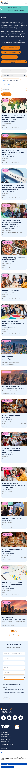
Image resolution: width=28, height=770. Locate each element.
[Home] (4, 2)
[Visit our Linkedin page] (3, 717)
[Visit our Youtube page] (15, 717)
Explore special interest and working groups (13, 61)
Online (10, 80)
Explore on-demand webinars (10, 52)
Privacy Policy (15, 693)
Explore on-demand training (10, 48)
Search (5, 94)
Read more (21, 10)
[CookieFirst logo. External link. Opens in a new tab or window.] (1, 752)
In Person (16, 80)
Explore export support (8, 57)
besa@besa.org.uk (5, 735)
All (5, 80)
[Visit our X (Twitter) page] (9, 717)
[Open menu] (26, 2)
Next (13, 635)
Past (5, 85)
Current (11, 85)
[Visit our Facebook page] (20, 717)
